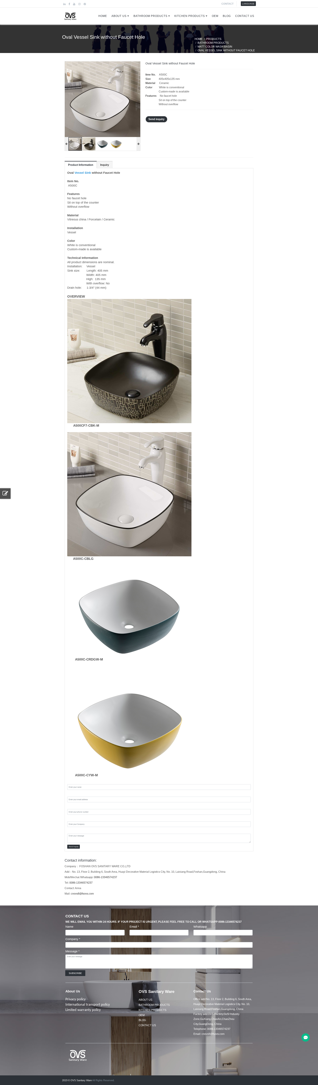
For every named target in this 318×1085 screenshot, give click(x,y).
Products (213, 39)
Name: (71, 781)
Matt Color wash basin (215, 46)
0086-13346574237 (105, 877)
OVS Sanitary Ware (156, 991)
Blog (227, 16)
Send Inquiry (74, 846)
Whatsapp (200, 926)
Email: (71, 793)
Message (72, 951)
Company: (74, 818)
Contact (227, 3)
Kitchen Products (189, 16)
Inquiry (104, 164)
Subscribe (75, 973)
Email (134, 926)
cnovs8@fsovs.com (82, 893)
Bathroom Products (150, 16)
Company (72, 939)
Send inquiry (156, 119)
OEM (215, 16)
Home (102, 16)
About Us (119, 16)
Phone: (72, 806)
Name (69, 926)
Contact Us (244, 16)
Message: (73, 830)
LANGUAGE (248, 4)
